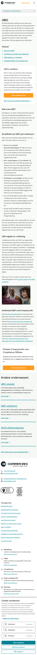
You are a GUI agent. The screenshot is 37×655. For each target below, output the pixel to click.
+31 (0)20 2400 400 (9, 471)
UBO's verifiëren (6, 527)
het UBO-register (22, 279)
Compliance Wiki (6, 541)
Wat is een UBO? (9, 51)
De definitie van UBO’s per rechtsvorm (16, 54)
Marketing (11, 636)
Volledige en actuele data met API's (12, 534)
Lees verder (4, 396)
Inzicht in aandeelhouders (9, 517)
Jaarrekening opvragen (8, 520)
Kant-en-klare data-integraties (10, 537)
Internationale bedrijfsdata (9, 531)
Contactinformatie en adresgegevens (15, 479)
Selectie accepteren (18, 647)
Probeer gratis (25, 3)
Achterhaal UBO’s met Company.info (16, 61)
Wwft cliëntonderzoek (13, 314)
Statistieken (11, 630)
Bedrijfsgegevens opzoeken (9, 510)
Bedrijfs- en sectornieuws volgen (11, 524)
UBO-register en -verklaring (13, 57)
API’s (6, 339)
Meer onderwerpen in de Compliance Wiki (14, 452)
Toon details (29, 624)
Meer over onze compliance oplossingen (17, 101)
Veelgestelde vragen (9, 481)
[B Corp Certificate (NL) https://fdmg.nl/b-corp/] (19, 492)
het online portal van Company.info (21, 321)
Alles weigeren (18, 651)
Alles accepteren (18, 643)
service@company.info (10, 473)
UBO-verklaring (9, 406)
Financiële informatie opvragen (11, 513)
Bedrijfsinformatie (6, 506)
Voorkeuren (11, 624)
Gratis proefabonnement (18, 95)
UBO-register (8, 384)
